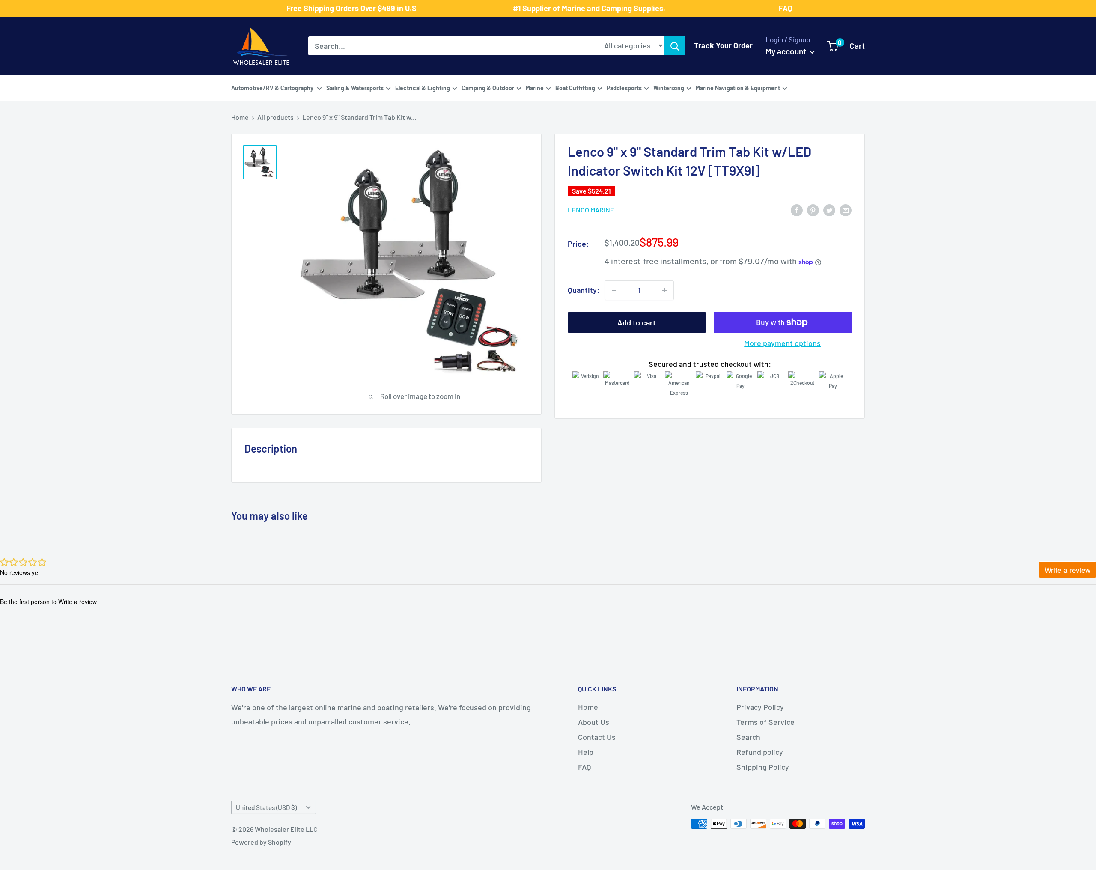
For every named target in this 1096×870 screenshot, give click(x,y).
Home (240, 117)
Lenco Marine (591, 210)
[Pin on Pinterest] (813, 209)
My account (786, 51)
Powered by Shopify (261, 842)
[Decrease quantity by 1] (614, 290)
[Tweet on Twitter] (829, 209)
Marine (535, 87)
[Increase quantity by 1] (664, 290)
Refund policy (759, 752)
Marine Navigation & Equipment (738, 87)
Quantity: (583, 290)
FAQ (584, 767)
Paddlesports (624, 87)
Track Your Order (723, 45)
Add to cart (636, 322)
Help (585, 752)
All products (275, 117)
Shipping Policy (762, 767)
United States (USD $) (266, 807)
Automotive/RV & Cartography (273, 87)
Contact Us (597, 737)
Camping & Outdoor (488, 87)
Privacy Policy (760, 707)
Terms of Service (765, 722)
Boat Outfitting (575, 87)
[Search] (674, 45)
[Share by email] (846, 209)
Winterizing (668, 87)
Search (748, 737)
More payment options (782, 343)
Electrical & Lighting (422, 87)
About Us (593, 722)
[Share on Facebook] (797, 209)
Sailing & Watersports (355, 87)
